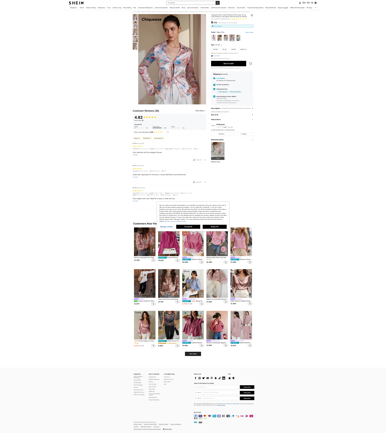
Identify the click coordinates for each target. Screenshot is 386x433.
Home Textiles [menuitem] (205, 7)
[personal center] (300, 3)
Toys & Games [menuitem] (241, 7)
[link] (304, 3)
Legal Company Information (138, 377)
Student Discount (138, 390)
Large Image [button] (249, 32)
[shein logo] (76, 3)
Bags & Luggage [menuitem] (283, 7)
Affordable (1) (147, 138)
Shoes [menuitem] (183, 7)
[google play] (233, 379)
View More (193, 354)
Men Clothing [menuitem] (127, 7)
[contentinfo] (224, 417)
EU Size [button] (218, 45)
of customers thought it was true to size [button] (225, 53)
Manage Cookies (163, 424)
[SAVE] (250, 63)
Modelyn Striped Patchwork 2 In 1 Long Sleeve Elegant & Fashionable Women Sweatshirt (193, 259)
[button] (312, 3)
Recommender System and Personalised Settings (147, 429)
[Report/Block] (205, 160)
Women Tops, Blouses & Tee (165, 11)
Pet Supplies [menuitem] (310, 7)
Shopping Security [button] (222, 89)
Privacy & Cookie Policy (233, 403)
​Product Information (154, 400)
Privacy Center (138, 424)
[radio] (213, 37)
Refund (151, 382)
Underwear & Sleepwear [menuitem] (145, 7)
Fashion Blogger (138, 385)
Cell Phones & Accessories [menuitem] (218, 7)
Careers (136, 387)
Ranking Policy (153, 397)
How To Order (152, 384)
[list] (210, 378)
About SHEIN (137, 380)
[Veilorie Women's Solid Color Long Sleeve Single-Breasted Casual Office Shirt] (241, 325)
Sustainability (137, 382)
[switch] (167, 132)
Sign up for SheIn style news (204, 383)
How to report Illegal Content (154, 394)
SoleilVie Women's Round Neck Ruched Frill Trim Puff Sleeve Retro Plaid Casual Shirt (193, 343)
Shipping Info (152, 377)
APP (229, 374)
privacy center (221, 405)
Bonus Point (167, 382)
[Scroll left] (313, 8)
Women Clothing (151, 11)
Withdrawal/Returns (154, 379)
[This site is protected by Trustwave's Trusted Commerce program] (195, 422)
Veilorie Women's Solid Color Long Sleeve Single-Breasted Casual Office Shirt (241, 343)
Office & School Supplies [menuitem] (297, 7)
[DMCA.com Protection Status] (200, 422)
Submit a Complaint (139, 394)
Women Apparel (141, 11)
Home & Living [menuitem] (117, 7)
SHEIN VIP (152, 391)
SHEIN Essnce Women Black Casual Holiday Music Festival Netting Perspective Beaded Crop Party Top (169, 341)
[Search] (218, 3)
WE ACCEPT (197, 412)
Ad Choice (156, 426)
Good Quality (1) (158, 138)
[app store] (229, 379)
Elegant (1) (137, 138)
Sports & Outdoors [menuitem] (193, 7)
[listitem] (217, 151)
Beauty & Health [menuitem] (175, 7)
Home (134, 11)
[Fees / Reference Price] (217, 23)
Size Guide (152, 389)
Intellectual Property (146, 426)
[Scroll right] (316, 8)
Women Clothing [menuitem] (91, 7)
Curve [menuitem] (109, 7)
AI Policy (136, 426)
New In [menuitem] (82, 7)
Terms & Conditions (175, 424)
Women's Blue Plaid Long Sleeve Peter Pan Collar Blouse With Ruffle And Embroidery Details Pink (217, 257)
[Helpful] (194, 160)
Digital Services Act (139, 392)
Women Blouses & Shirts (181, 11)
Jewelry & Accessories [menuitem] (161, 7)
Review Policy (137, 120)
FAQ (165, 384)
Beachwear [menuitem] (101, 7)
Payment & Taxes (168, 379)
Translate (135, 155)
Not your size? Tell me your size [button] (220, 58)
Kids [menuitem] (134, 7)
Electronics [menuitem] (231, 7)
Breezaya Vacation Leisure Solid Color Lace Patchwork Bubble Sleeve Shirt (241, 259)
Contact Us (167, 377)
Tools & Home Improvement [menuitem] (255, 7)
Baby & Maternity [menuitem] (270, 7)
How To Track (152, 386)
